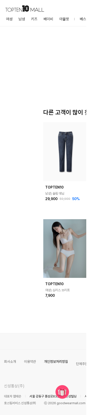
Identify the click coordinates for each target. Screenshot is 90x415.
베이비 (48, 19)
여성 (9, 19)
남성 (21, 19)
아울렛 (64, 19)
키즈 (34, 19)
